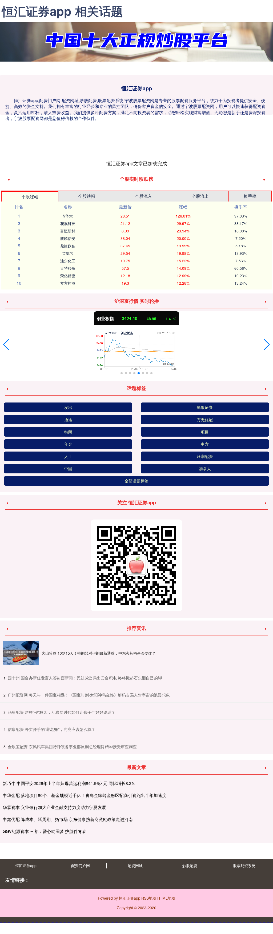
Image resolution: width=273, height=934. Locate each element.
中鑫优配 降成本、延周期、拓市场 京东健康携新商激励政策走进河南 (68, 819)
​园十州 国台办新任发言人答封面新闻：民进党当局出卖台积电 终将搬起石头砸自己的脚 (85, 678)
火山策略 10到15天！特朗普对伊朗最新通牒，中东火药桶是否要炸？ (99, 653)
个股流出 (200, 196)
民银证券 (205, 407)
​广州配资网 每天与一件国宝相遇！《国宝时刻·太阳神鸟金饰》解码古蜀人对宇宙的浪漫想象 (89, 695)
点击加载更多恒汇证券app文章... (136, 163)
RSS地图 (148, 898)
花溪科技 (67, 223)
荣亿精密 (67, 275)
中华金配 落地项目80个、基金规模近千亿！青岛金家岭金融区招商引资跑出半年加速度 (84, 795)
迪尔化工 (67, 260)
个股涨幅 (29, 197)
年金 (68, 444)
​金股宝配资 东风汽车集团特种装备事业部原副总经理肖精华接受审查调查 (72, 746)
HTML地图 (166, 898)
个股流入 (143, 196)
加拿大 (205, 468)
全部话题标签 (136, 481)
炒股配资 (189, 865)
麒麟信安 (67, 238)
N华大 (68, 216)
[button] (6, 345)
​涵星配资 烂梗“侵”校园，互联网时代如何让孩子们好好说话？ (61, 712)
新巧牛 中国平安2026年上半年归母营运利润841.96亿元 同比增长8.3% (69, 783)
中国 (68, 468)
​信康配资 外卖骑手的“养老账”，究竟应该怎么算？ (51, 729)
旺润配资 (205, 456)
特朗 (68, 431)
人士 (68, 456)
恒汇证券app (26, 865)
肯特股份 (67, 268)
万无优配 (205, 419)
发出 (68, 407)
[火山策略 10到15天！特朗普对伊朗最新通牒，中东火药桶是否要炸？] (21, 653)
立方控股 (67, 283)
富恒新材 (67, 231)
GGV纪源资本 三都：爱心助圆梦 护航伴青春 (44, 831)
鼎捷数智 (67, 245)
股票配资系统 (244, 865)
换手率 (250, 196)
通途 (68, 419)
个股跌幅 (86, 196)
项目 (205, 431)
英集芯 (67, 253)
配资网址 (135, 865)
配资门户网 (80, 865)
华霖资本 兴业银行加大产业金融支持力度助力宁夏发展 (54, 807)
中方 (205, 444)
